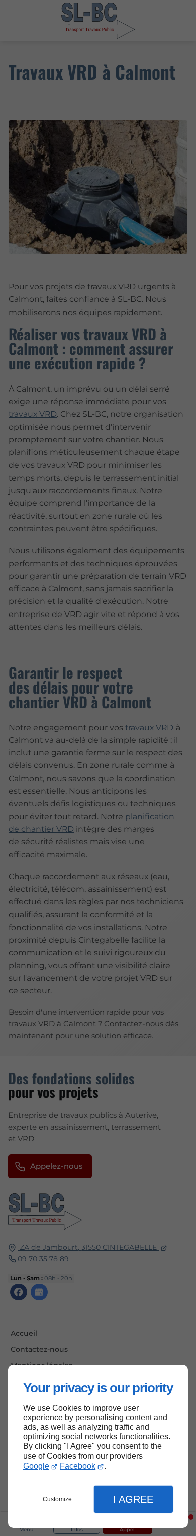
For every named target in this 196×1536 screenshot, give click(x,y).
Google (36, 1466)
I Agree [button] (133, 1499)
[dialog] (98, 1446)
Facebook (77, 1466)
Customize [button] (57, 1499)
